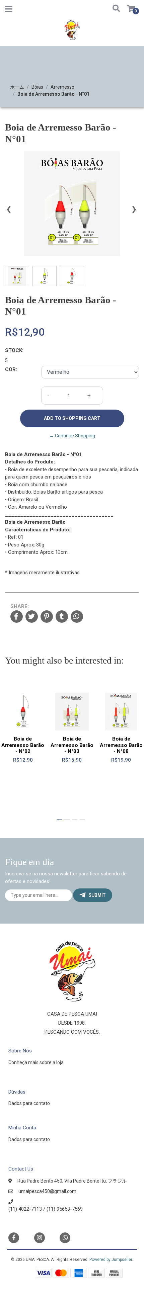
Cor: (11, 369)
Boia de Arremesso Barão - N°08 (121, 745)
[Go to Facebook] (13, 1237)
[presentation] (8, 211)
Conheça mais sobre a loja (36, 1062)
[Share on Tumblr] (62, 617)
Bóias (37, 87)
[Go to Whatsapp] (65, 1236)
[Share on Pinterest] (47, 617)
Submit (96, 895)
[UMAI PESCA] (72, 32)
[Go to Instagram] (39, 1237)
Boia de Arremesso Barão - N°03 (72, 745)
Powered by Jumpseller (110, 1259)
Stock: (14, 350)
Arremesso (62, 87)
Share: (19, 606)
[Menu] (8, 10)
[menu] (127, 9)
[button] (113, 9)
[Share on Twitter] (31, 617)
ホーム (17, 87)
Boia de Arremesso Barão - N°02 (22, 745)
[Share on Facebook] (16, 617)
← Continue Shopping (72, 435)
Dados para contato (29, 1103)
